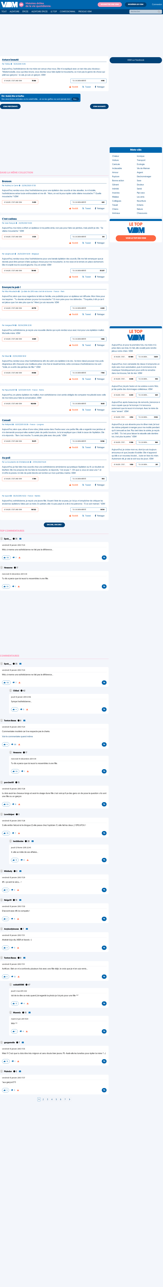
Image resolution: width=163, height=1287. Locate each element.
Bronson (6, 181)
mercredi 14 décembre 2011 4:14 (14, 574)
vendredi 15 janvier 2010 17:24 (13, 545)
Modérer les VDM (135, 4)
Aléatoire (14, 12)
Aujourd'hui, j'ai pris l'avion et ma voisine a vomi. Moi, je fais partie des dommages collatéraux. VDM (135, 387)
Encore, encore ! (54, 525)
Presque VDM (85, 12)
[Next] (69, 1099)
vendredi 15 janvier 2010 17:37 (13, 1078)
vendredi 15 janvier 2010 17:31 (13, 935)
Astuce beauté (10, 60)
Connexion (157, 5)
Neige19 (8, 900)
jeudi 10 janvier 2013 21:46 (21, 697)
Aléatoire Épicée (39, 12)
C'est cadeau (9, 219)
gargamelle (9, 1043)
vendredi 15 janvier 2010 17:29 (13, 878)
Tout (4, 12)
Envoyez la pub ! (11, 287)
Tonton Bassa (10, 721)
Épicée (25, 12)
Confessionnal (67, 12)
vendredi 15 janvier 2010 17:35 (13, 1049)
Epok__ (8, 539)
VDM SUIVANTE (99, 107)
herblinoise (18, 841)
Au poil (6, 458)
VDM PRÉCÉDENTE (10, 107)
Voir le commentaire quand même (17, 737)
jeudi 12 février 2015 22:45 (21, 848)
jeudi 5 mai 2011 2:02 (19, 991)
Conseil (6, 420)
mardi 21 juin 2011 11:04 (19, 1019)
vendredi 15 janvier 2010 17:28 (13, 789)
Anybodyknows (11, 929)
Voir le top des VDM (136, 238)
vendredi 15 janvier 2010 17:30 (13, 907)
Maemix (17, 1013)
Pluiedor (8, 1072)
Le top (54, 12)
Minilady (8, 871)
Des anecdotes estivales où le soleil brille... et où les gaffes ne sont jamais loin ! (39, 97)
